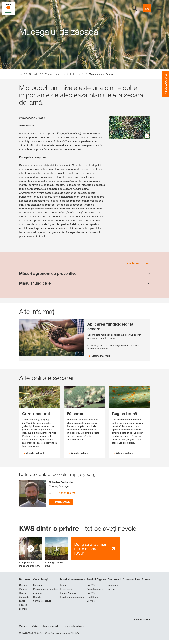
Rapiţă (22, 592)
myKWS (91, 585)
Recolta (37, 596)
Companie (113, 585)
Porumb (23, 588)
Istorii (63, 585)
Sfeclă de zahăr (24, 598)
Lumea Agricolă (68, 592)
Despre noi (114, 579)
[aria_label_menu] (159, 8)
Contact (23, 625)
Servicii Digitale (96, 579)
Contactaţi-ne (131, 579)
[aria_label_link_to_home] (8, 8)
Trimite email (61, 502)
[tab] (84, 273)
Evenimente (66, 588)
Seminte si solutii (42, 600)
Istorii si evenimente (72, 579)
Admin (146, 579)
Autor (35, 625)
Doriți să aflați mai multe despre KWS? (90, 548)
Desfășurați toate (138, 263)
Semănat (38, 585)
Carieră (111, 588)
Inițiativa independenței (72, 596)
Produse (24, 579)
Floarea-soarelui (23, 606)
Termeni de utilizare (73, 625)
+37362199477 (66, 493)
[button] (30, 552)
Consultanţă (40, 579)
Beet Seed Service (92, 598)
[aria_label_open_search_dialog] (134, 8)
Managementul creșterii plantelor (45, 590)
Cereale (23, 585)
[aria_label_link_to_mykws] (147, 8)
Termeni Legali (50, 625)
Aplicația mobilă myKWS (95, 590)
